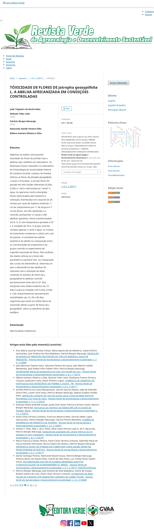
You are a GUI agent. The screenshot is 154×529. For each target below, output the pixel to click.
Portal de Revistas (15, 55)
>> (36, 485)
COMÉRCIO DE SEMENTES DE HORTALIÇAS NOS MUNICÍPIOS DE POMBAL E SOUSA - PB (55, 382)
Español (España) (116, 105)
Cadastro (149, 11)
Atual (8, 58)
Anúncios (10, 64)
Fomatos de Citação (72, 172)
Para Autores (114, 170)
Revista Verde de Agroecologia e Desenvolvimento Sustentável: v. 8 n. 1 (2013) (56, 373)
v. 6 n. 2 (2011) (36, 78)
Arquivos (10, 61)
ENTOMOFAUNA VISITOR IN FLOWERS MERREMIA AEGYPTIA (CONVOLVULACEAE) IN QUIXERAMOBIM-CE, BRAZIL (49, 463)
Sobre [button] (9, 67)
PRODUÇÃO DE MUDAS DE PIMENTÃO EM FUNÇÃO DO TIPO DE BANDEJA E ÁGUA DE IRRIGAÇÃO (57, 356)
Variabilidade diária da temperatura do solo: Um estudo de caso (48, 371)
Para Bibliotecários (116, 175)
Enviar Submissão (118, 82)
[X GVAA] (91, 525)
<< (11, 485)
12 (31, 485)
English (112, 100)
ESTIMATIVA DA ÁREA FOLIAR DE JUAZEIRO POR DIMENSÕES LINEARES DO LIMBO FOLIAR (54, 475)
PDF (68, 108)
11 (28, 485)
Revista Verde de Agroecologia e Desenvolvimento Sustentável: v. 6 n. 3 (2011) (54, 385)
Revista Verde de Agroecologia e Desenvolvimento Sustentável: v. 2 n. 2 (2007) (53, 424)
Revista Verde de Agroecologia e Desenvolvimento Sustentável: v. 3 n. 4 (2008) (54, 478)
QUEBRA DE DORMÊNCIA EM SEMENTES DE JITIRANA (55, 421)
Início (12, 78)
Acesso (148, 14)
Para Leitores (114, 166)
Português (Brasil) (117, 109)
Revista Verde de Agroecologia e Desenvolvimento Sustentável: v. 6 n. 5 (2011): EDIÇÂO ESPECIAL (56, 466)
